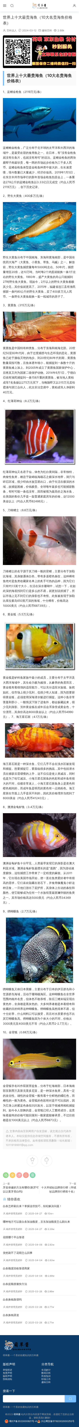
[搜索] (12, 5)
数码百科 (46, 1372)
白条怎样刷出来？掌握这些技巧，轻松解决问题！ (32, 1206)
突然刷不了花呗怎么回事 (17, 1252)
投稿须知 (7, 1379)
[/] (39, 51)
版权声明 (7, 1376)
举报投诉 (7, 1369)
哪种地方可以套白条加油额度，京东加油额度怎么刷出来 (36, 1221)
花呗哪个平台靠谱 (13, 1237)
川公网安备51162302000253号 (57, 1421)
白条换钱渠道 (11, 1315)
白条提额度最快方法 (15, 1284)
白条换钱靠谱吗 (12, 1299)
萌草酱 (39, 6)
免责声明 (7, 1372)
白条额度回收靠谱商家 (16, 1268)
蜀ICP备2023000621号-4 (23, 1421)
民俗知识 (46, 1376)
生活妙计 (46, 1369)
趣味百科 (47, 30)
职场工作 (46, 1379)
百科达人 (12, 30)
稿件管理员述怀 (14, 1213)
